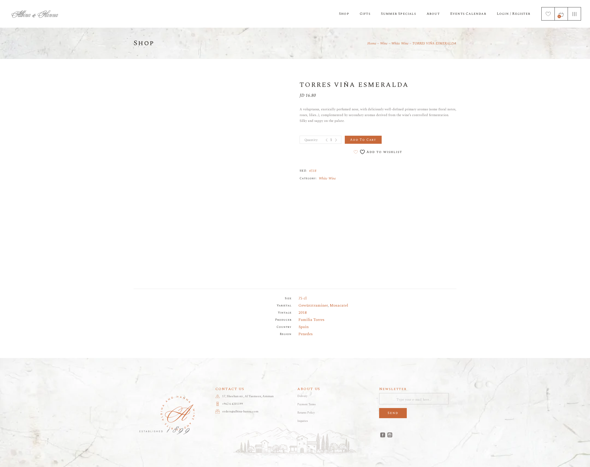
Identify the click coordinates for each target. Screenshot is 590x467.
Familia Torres (311, 320)
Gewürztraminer (313, 305)
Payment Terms (306, 404)
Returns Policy (306, 413)
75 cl (302, 298)
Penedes (305, 334)
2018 (302, 313)
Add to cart (363, 139)
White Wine (327, 178)
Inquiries (302, 421)
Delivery (302, 396)
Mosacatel (339, 305)
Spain (303, 327)
